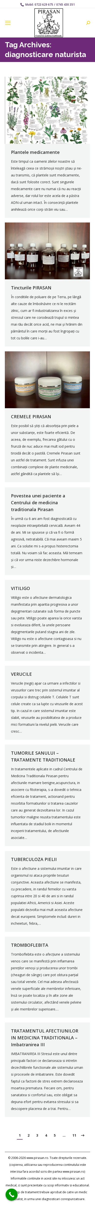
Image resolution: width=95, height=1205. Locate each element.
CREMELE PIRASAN (31, 416)
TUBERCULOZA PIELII (34, 859)
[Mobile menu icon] (8, 23)
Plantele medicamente (35, 152)
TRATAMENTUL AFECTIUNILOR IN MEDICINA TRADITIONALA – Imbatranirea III (44, 1037)
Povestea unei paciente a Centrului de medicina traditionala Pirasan (38, 502)
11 (74, 1135)
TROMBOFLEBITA (29, 945)
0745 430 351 (65, 4)
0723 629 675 (44, 4)
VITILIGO (20, 588)
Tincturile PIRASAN (31, 288)
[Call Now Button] (12, 1195)
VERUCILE (21, 674)
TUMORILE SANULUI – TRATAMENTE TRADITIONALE (43, 756)
